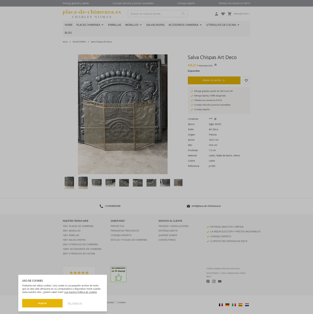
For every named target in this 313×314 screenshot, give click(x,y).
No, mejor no (75, 303)
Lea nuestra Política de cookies (80, 292)
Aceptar (42, 303)
